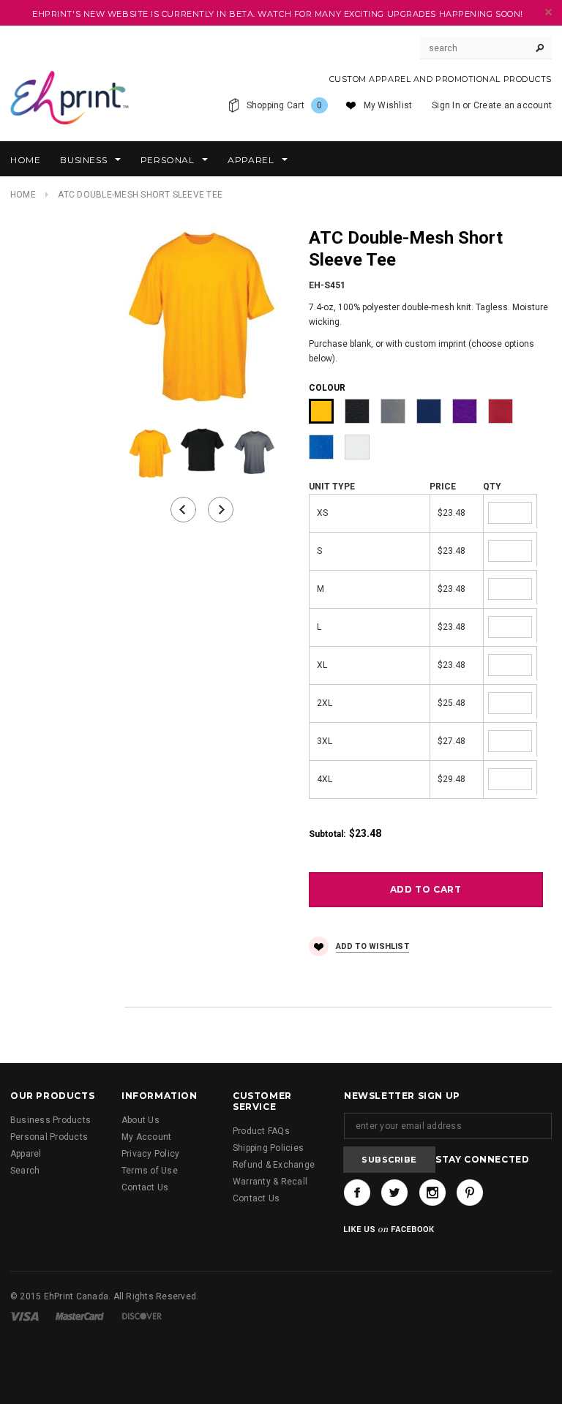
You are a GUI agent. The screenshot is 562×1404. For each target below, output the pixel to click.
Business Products (50, 1120)
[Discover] (141, 1316)
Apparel (26, 1154)
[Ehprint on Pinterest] (470, 1192)
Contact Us (144, 1187)
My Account (146, 1137)
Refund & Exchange (274, 1165)
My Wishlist (388, 105)
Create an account (512, 105)
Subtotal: (327, 834)
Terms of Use (149, 1170)
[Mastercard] (80, 1316)
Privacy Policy (150, 1154)
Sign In (446, 105)
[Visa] (24, 1316)
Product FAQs (261, 1131)
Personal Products (49, 1137)
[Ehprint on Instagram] (432, 1192)
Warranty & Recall (270, 1181)
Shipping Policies (268, 1148)
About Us (140, 1120)
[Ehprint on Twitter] (394, 1192)
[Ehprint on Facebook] (357, 1192)
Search (25, 1170)
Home (23, 194)
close (548, 12)
